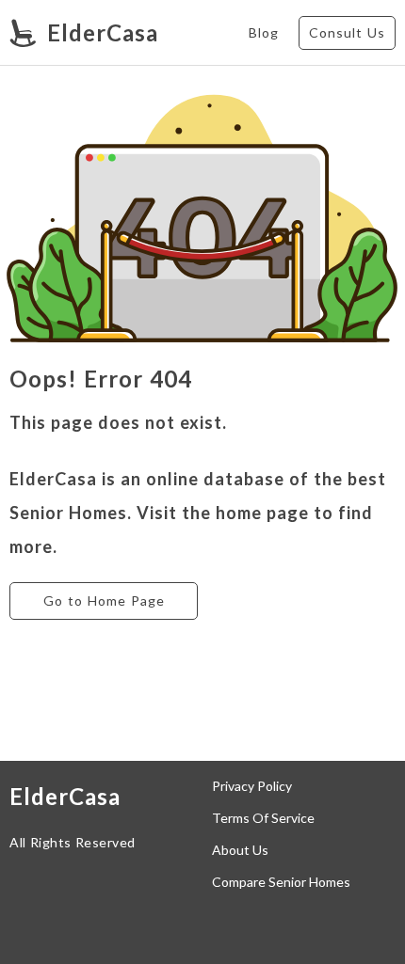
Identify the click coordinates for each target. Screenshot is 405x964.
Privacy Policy (252, 786)
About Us (240, 850)
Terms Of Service (263, 818)
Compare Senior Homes (281, 882)
